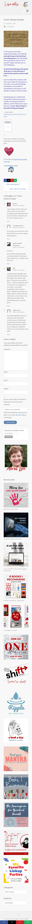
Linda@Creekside (18, 226)
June (14, 268)
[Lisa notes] (16, 4)
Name (6, 372)
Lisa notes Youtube (19, 915)
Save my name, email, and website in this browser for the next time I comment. (15, 402)
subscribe (18, 415)
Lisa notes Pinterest (16, 915)
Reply (8, 221)
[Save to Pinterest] (12, 180)
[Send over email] (15, 180)
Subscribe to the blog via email (14, 430)
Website (6, 389)
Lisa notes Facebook (10, 915)
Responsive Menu (27, 11)
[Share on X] (8, 180)
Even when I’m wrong (19, 189)
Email (6, 380)
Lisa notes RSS (22, 915)
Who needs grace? (12, 184)
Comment (7, 349)
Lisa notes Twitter (13, 915)
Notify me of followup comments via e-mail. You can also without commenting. (16, 415)
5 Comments (10, 27)
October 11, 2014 (11, 23)
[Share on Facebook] (5, 180)
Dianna (15, 204)
